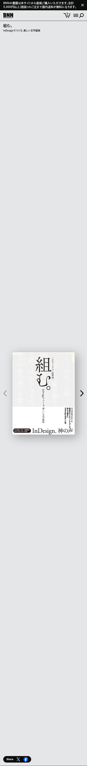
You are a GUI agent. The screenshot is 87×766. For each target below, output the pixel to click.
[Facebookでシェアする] (25, 759)
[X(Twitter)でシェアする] (18, 759)
